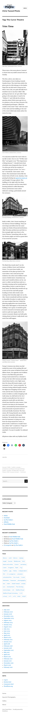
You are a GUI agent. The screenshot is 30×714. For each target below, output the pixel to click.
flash (16, 567)
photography (22, 580)
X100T (8, 472)
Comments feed (8, 684)
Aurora (10, 561)
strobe (23, 583)
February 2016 (8, 667)
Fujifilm (14, 467)
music (23, 577)
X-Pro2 (5, 596)
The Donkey (19, 587)
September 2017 (9, 650)
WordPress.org (8, 686)
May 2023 (7, 633)
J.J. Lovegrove (11, 574)
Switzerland (10, 587)
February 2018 (8, 646)
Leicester (18, 467)
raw (4, 583)
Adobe (21, 558)
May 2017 (7, 652)
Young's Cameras (14, 472)
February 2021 (8, 639)
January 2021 (8, 641)
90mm (15, 558)
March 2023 (7, 637)
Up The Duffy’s (8, 520)
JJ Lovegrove (7, 545)
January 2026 (8, 614)
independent (23, 571)
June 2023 (7, 631)
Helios (6, 515)
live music (16, 577)
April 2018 (7, 644)
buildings (11, 468)
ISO (4, 574)
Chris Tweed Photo (11, 11)
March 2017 (7, 656)
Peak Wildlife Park (9, 524)
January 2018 (8, 648)
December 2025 (8, 616)
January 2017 (8, 661)
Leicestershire (7, 577)
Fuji (21, 567)
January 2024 (8, 624)
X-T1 (10, 596)
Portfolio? (7, 518)
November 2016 (8, 663)
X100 (18, 596)
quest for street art (21, 178)
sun (4, 587)
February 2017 (8, 659)
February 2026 (8, 612)
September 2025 (9, 618)
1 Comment (23, 472)
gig (10, 571)
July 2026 (7, 610)
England (11, 567)
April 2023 (7, 635)
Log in (6, 680)
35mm (5, 558)
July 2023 (6, 629)
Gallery (4, 701)
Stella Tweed (16, 583)
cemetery (23, 564)
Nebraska (6, 580)
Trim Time (8, 26)
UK (13, 590)
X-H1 (21, 593)
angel (4, 561)
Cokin (5, 567)
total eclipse (6, 590)
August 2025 (8, 620)
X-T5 (14, 596)
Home (4, 693)
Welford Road (20, 590)
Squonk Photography (9, 697)
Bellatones (17, 561)
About (4, 704)
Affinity (6, 522)
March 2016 (7, 665)
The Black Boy (15, 470)
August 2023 (7, 627)
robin (8, 583)
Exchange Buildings (19, 468)
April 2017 (7, 654)
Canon (17, 564)
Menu (25, 8)
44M (10, 558)
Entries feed (7, 682)
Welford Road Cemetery (10, 593)
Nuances (13, 580)
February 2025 (8, 622)
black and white (8, 564)
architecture (5, 468)
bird (23, 561)
